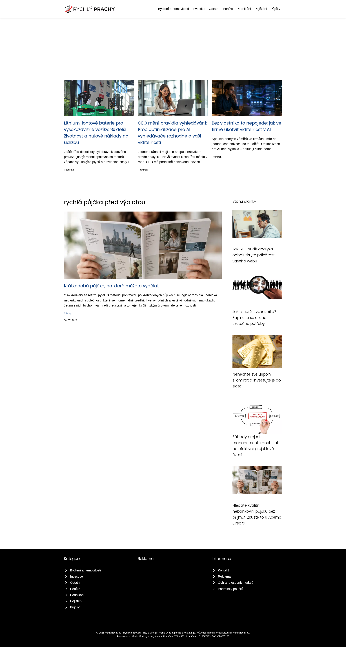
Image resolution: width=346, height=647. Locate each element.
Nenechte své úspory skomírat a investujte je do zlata (256, 380)
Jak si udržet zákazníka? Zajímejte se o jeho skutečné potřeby (254, 317)
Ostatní (214, 9)
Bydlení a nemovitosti (173, 9)
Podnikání (244, 9)
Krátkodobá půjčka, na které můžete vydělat (111, 286)
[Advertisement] (173, 44)
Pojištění (261, 9)
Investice (198, 9)
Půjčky (275, 9)
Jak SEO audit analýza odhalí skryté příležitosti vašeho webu (253, 255)
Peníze (228, 9)
